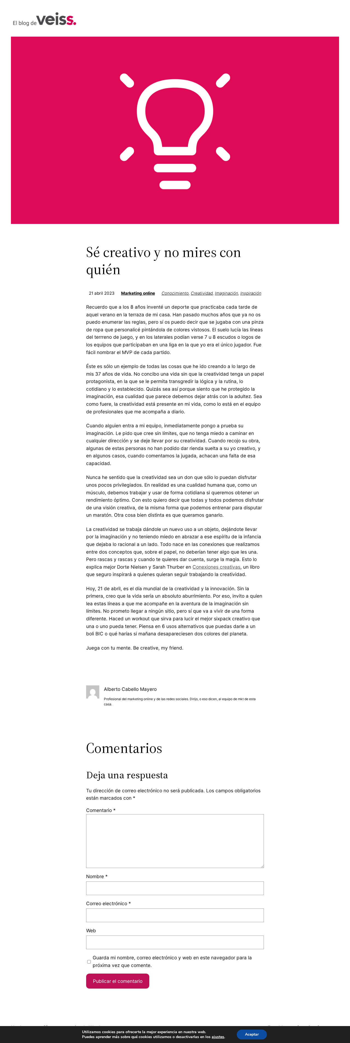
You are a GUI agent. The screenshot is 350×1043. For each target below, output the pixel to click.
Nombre (97, 876)
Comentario (101, 810)
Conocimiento (175, 293)
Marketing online (138, 293)
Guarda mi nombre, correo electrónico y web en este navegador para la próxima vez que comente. (172, 961)
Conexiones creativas (216, 567)
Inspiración (250, 293)
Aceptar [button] (252, 1034)
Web (91, 930)
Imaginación (226, 293)
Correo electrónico (108, 903)
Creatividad (202, 293)
